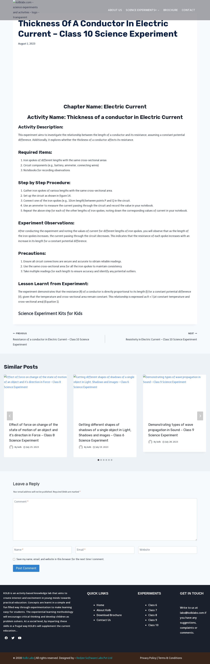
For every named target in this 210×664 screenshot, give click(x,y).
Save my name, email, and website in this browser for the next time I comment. (60, 559)
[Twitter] (13, 638)
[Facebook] (6, 638)
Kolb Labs (28, 658)
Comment (21, 501)
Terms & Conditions (170, 658)
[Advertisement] (105, 74)
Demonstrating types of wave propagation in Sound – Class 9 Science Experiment (171, 430)
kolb (20, 447)
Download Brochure (109, 615)
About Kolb (104, 610)
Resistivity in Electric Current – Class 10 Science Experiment (161, 336)
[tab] (98, 460)
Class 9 (152, 620)
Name (18, 549)
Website (145, 549)
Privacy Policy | (149, 658)
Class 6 (152, 605)
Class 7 (152, 610)
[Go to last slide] (10, 416)
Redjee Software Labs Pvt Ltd (94, 658)
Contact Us (104, 620)
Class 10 (153, 625)
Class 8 (152, 615)
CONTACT (188, 10)
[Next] (200, 416)
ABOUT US (115, 10)
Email (81, 549)
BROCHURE (170, 10)
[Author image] (11, 447)
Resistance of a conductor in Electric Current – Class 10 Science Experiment (51, 339)
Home (100, 605)
